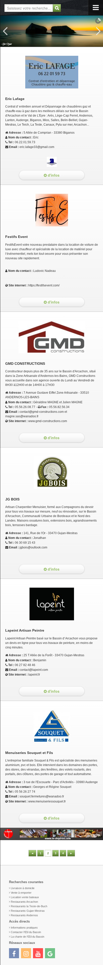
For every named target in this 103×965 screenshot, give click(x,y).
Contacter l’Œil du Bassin (26, 932)
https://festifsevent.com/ (44, 285)
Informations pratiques (24, 927)
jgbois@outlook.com (33, 547)
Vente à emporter (21, 892)
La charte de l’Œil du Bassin (27, 936)
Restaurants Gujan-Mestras (28, 910)
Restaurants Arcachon (24, 901)
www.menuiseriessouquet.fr (47, 801)
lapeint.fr (34, 674)
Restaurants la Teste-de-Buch (29, 906)
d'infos (53, 175)
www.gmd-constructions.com (47, 421)
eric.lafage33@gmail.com (37, 147)
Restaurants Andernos (24, 915)
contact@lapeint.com (34, 670)
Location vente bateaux (25, 897)
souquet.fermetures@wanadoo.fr (42, 796)
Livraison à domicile (22, 888)
